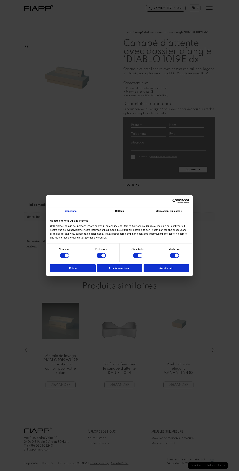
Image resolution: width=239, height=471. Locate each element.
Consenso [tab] (71, 211)
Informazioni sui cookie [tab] (168, 211)
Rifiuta (73, 268)
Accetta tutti (166, 268)
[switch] (101, 255)
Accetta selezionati (119, 268)
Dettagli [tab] (119, 211)
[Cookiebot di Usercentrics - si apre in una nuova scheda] (175, 200)
